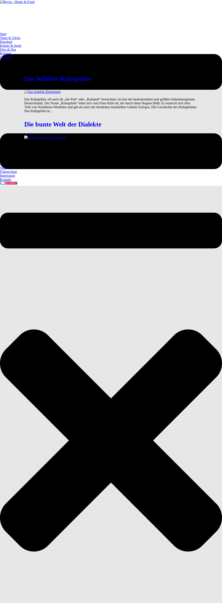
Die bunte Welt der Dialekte (62, 124)
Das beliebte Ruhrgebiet (57, 78)
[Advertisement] (79, 13)
